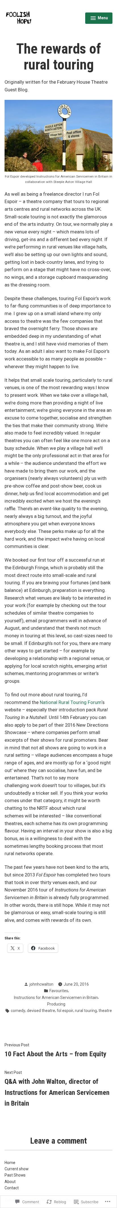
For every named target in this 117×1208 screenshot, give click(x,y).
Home (10, 1162)
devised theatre (41, 1010)
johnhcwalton (41, 984)
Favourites (58, 990)
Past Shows (15, 1175)
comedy (18, 1010)
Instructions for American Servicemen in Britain (56, 997)
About (10, 1181)
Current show (16, 1169)
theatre (105, 1010)
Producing (56, 1004)
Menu (99, 19)
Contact (12, 1188)
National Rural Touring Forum (70, 702)
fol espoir (65, 1010)
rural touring (86, 1010)
